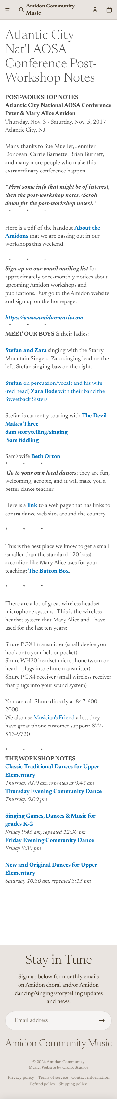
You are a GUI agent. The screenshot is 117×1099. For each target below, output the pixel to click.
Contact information (90, 1078)
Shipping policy (73, 1084)
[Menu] (7, 9)
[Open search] (21, 10)
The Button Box (48, 571)
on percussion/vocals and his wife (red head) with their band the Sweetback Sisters (55, 392)
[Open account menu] (95, 10)
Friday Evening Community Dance (49, 841)
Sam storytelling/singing (36, 432)
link (32, 506)
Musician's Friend (54, 718)
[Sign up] (102, 1020)
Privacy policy (21, 1078)
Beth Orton (45, 457)
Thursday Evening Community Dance (53, 792)
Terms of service (53, 1078)
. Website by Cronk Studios (64, 1067)
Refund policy (42, 1084)
